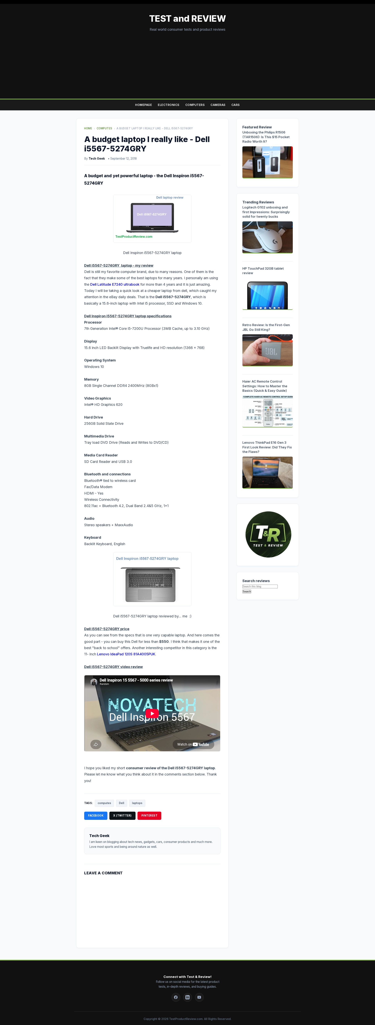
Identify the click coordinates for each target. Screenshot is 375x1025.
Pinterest (149, 815)
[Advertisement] (187, 61)
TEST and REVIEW (187, 18)
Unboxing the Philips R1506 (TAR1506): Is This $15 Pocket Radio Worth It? (266, 136)
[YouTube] (199, 997)
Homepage (143, 104)
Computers (195, 104)
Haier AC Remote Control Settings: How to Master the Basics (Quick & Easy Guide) (264, 386)
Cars (235, 104)
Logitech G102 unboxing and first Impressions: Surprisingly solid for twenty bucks (266, 211)
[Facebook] (175, 997)
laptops (137, 803)
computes (104, 803)
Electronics (168, 104)
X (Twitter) (122, 815)
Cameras (218, 104)
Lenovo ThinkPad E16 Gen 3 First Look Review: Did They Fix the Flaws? (267, 447)
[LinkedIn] (187, 997)
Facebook (96, 815)
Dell (121, 803)
